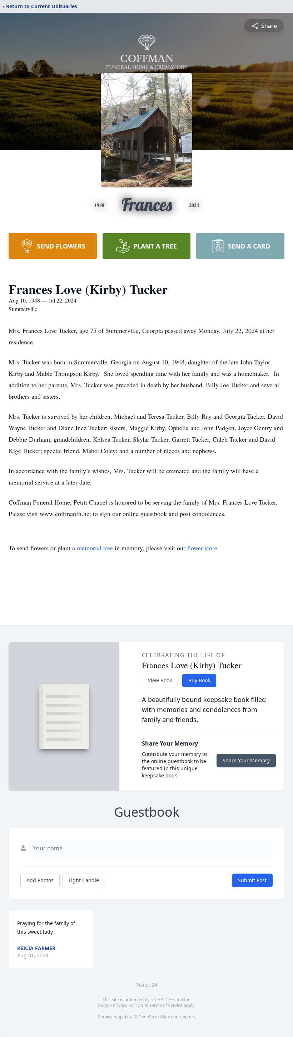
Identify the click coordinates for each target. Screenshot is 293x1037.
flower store (202, 548)
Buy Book (199, 680)
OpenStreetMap (154, 1017)
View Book (160, 680)
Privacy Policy (126, 1005)
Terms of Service (166, 1005)
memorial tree (95, 548)
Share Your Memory (246, 760)
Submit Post (252, 880)
